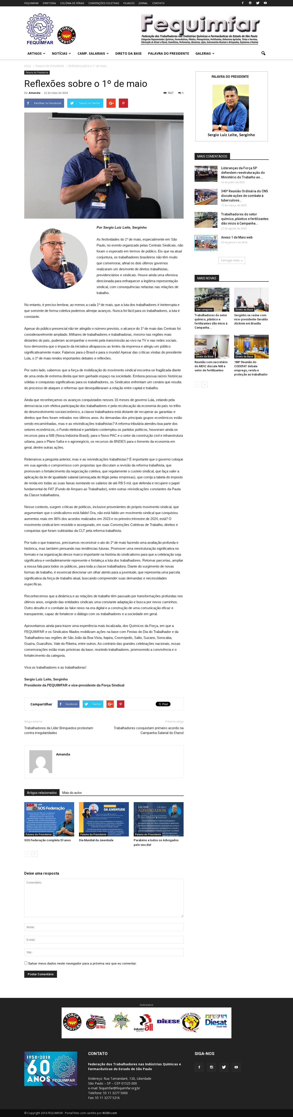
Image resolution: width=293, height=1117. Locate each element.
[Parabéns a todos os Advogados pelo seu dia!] (159, 819)
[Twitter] (257, 3)
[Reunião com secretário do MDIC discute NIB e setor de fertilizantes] (212, 347)
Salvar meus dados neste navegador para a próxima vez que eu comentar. (82, 963)
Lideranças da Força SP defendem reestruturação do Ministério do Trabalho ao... (243, 172)
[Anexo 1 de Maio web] (206, 243)
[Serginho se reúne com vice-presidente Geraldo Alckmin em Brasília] (251, 299)
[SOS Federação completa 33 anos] (49, 819)
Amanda (35, 92)
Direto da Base (244, 309)
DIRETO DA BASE (128, 53)
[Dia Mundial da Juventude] (104, 819)
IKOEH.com (110, 1113)
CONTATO (158, 3)
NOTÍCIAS (59, 53)
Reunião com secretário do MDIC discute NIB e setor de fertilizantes (211, 366)
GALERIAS (203, 53)
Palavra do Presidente (37, 72)
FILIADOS (128, 3)
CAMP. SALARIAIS (91, 53)
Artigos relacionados (42, 793)
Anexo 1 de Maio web (236, 237)
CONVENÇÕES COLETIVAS (103, 3)
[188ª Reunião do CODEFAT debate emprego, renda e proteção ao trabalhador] (251, 347)
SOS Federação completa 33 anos (47, 840)
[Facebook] (242, 3)
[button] (263, 53)
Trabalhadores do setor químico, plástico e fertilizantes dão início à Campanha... (245, 218)
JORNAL (143, 3)
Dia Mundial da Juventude (96, 840)
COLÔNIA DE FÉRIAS (72, 3)
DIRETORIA (49, 3)
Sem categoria (204, 309)
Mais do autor (72, 793)
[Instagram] (250, 3)
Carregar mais (230, 260)
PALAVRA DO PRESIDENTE (168, 53)
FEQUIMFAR (31, 3)
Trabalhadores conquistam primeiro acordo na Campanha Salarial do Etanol (149, 730)
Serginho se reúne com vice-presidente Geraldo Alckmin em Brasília (251, 319)
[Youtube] (265, 3)
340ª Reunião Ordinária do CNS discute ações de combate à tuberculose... (244, 195)
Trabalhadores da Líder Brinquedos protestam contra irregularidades (58, 730)
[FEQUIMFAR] (40, 44)
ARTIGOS (34, 53)
